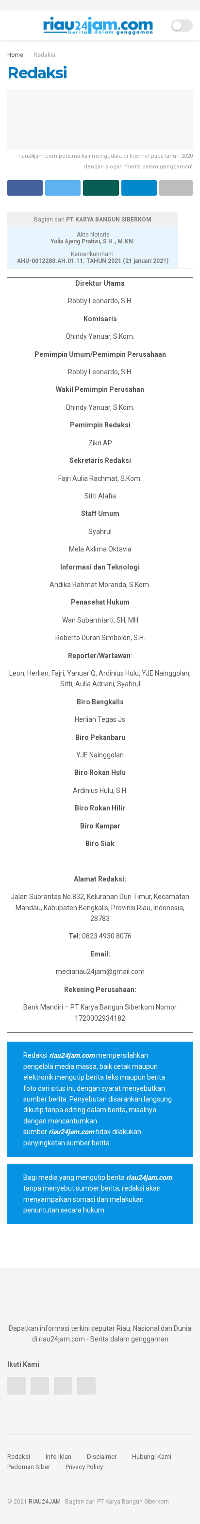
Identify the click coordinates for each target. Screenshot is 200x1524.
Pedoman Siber (28, 1466)
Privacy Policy (84, 1466)
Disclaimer (102, 1456)
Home (15, 55)
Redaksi (44, 55)
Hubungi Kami (151, 1456)
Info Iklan (58, 1456)
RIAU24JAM (45, 1501)
